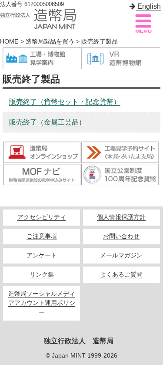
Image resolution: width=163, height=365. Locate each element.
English (148, 6)
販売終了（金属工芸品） (47, 122)
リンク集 (42, 274)
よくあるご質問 (121, 274)
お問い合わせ (121, 236)
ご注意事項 (42, 236)
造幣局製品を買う (50, 41)
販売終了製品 (99, 41)
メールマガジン (121, 255)
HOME (9, 41)
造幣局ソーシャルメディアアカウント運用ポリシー (41, 303)
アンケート (42, 255)
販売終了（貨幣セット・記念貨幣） (64, 101)
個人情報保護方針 (121, 217)
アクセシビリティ (41, 217)
